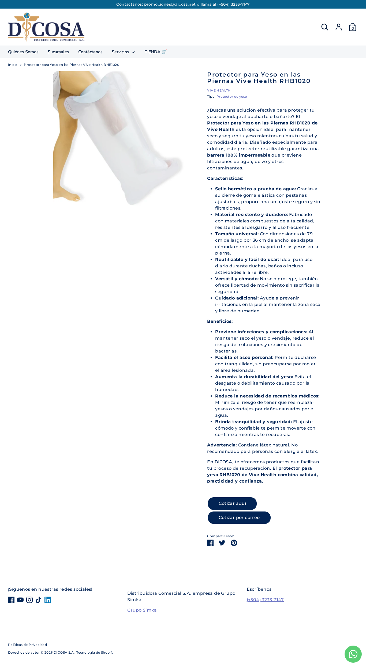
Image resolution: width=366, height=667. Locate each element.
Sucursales (58, 52)
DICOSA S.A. (64, 652)
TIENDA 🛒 (156, 52)
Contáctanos (90, 52)
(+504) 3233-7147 (265, 599)
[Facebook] (11, 600)
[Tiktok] (38, 600)
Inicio (12, 65)
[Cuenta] (338, 27)
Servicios (121, 52)
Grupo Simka (142, 610)
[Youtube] (20, 600)
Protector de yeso (231, 96)
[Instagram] (29, 600)
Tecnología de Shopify (95, 652)
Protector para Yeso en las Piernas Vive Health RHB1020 (71, 65)
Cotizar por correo (239, 517)
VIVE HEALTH (218, 90)
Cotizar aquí (232, 503)
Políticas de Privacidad (27, 645)
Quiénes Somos (23, 52)
